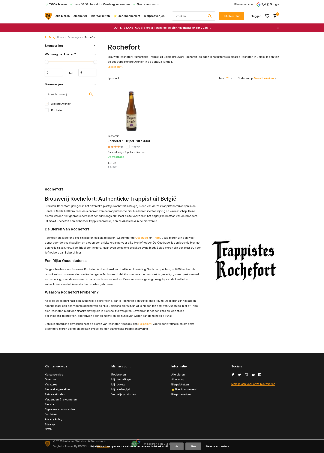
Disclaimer (51, 414)
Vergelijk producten (123, 394)
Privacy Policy (53, 419)
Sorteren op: (246, 78)
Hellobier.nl (145, 323)
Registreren (118, 374)
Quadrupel (141, 237)
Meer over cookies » (218, 446)
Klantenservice (243, 4)
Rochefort (57, 110)
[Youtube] (253, 375)
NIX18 (48, 429)
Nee (193, 446)
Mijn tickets (118, 384)
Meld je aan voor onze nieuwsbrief (253, 383)
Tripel (156, 237)
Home (60, 37)
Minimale (54, 72)
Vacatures (51, 384)
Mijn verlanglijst (120, 389)
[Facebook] (232, 375)
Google (274, 4)
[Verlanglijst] (267, 16)
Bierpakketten (100, 15)
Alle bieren (63, 15)
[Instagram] (246, 375)
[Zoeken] (209, 16)
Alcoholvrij (81, 15)
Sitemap (50, 424)
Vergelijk (135, 146)
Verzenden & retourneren (61, 399)
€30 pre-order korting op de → (162, 27)
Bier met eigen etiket (57, 389)
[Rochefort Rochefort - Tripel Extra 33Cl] (131, 111)
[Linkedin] (259, 375)
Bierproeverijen (154, 15)
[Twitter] (239, 375)
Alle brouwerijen (60, 103)
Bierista (49, 404)
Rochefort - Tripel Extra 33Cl (129, 141)
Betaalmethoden (55, 394)
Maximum (87, 72)
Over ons (50, 379)
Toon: (222, 78)
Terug (51, 37)
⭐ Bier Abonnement (127, 15)
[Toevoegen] (148, 167)
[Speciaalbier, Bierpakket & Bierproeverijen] (48, 15)
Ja (176, 446)
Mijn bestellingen (121, 379)
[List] (214, 78)
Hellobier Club (231, 16)
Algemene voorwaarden (60, 409)
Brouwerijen (74, 37)
